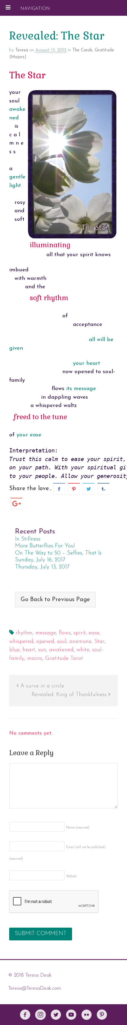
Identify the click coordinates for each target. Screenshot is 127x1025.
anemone (80, 641)
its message (81, 389)
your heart (86, 363)
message (45, 633)
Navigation (35, 8)
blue (14, 650)
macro (34, 658)
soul (61, 641)
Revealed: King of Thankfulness (70, 695)
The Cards (82, 50)
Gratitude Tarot (64, 658)
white (82, 650)
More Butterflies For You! (45, 546)
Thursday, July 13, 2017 (42, 567)
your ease (29, 435)
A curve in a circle (41, 686)
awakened (61, 650)
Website (71, 876)
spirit (80, 633)
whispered (21, 641)
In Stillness (27, 539)
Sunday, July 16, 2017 (40, 560)
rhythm (24, 633)
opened (45, 641)
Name (77, 827)
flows (65, 633)
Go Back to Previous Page (55, 600)
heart (28, 650)
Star (99, 641)
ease (94, 633)
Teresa (21, 50)
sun (42, 650)
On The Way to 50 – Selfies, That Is (58, 553)
